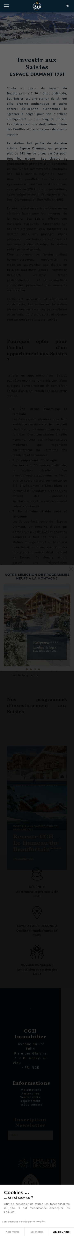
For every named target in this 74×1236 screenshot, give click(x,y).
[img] (37, 625)
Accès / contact (30, 1104)
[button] (8, 624)
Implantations (30, 1090)
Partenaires (30, 1093)
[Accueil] (37, 5)
